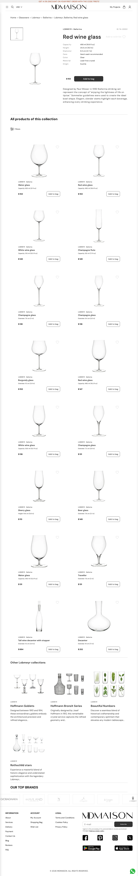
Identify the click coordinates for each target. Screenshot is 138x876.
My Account (35, 817)
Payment (9, 831)
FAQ (7, 850)
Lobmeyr (36, 17)
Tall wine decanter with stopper (34, 640)
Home (13, 17)
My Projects (115, 7)
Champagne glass (27, 315)
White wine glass (26, 250)
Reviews (8, 845)
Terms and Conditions (64, 817)
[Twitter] (130, 838)
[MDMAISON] (69, 7)
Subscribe (123, 824)
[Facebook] (85, 838)
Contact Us (10, 836)
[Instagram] (115, 838)
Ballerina (47, 17)
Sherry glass (24, 510)
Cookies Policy (61, 822)
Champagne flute (86, 250)
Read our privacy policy (96, 831)
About (8, 817)
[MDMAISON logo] (108, 815)
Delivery (8, 827)
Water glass (24, 185)
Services (9, 822)
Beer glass (83, 510)
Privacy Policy (61, 827)
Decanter (82, 640)
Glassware (24, 17)
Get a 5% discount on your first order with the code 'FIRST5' (69, 1)
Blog (7, 840)
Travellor (82, 575)
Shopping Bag (36, 822)
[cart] (124, 7)
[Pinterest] (100, 838)
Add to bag (88, 78)
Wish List (34, 827)
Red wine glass (85, 185)
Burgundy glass (25, 380)
